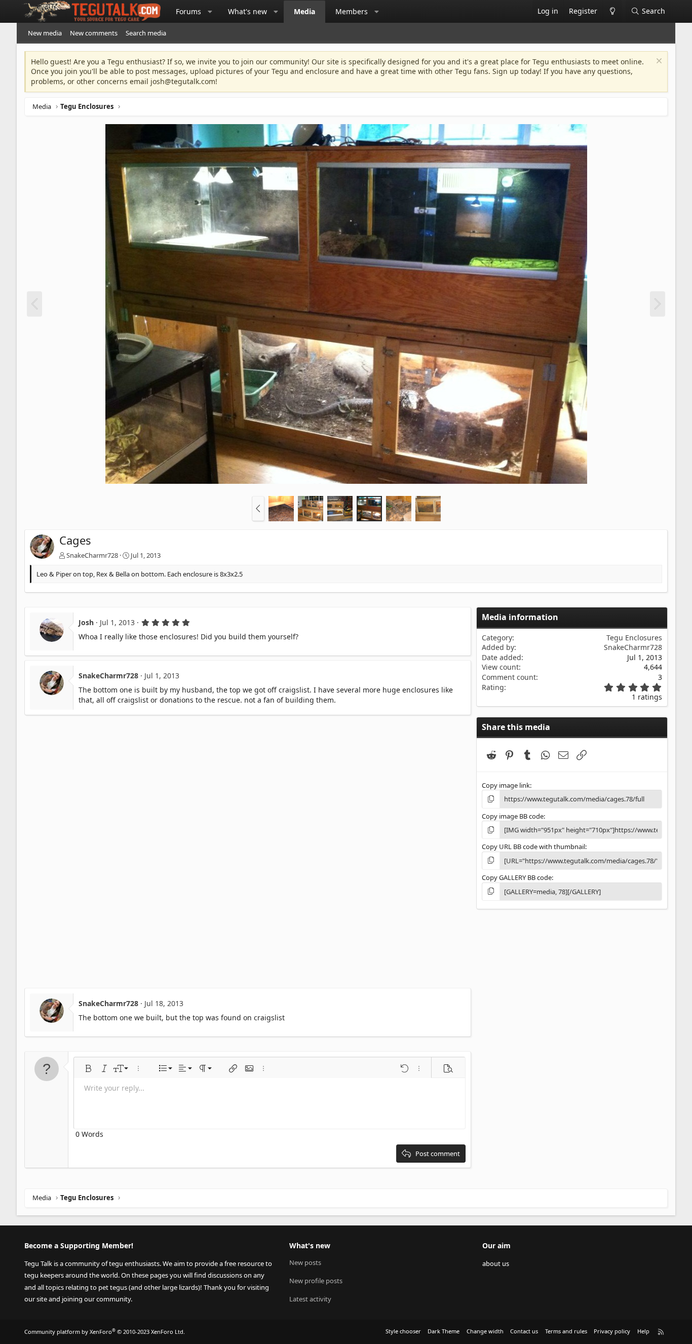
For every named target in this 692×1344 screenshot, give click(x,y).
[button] (210, 12)
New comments (94, 32)
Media (304, 11)
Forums (188, 11)
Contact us (524, 1331)
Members (351, 11)
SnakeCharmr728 (92, 555)
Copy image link (506, 785)
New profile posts (315, 1280)
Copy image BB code (513, 816)
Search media (146, 32)
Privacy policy (612, 1331)
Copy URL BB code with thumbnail (533, 846)
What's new (247, 11)
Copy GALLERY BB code (517, 877)
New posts (305, 1262)
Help (643, 1331)
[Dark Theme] (612, 11)
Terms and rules (566, 1331)
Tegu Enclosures (634, 637)
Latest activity (310, 1298)
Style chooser (403, 1331)
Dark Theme (443, 1331)
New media (45, 32)
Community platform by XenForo (104, 1331)
